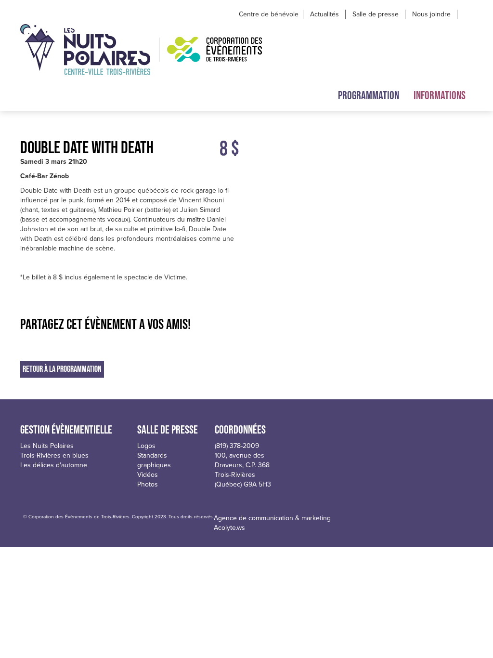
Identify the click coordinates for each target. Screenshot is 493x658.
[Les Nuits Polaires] (85, 49)
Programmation (368, 95)
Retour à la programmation (62, 369)
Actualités (324, 14)
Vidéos (147, 475)
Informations (440, 95)
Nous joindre (431, 14)
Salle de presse (375, 14)
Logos (146, 446)
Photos (147, 484)
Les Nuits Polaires (47, 446)
